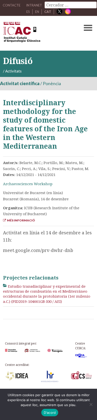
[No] (90, 404)
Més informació (20, 220)
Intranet (34, 5)
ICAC (39, 33)
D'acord (50, 413)
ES (28, 12)
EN (37, 12)
